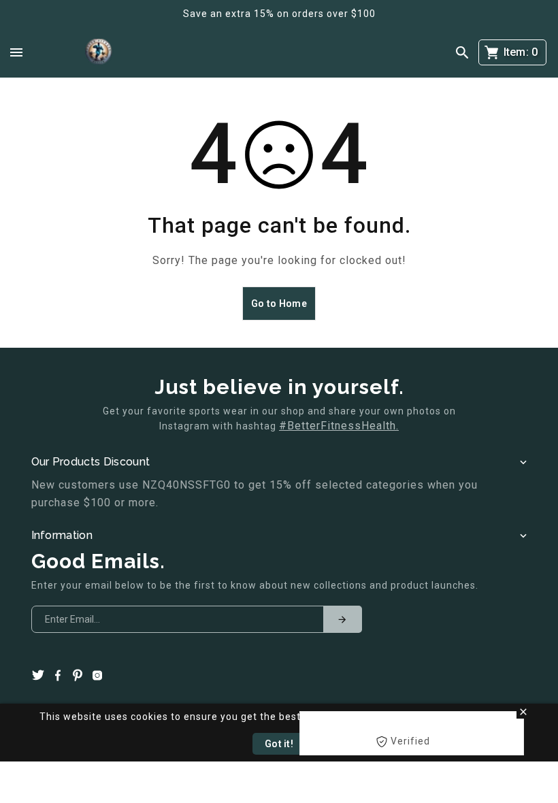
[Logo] (98, 52)
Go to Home (279, 303)
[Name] (342, 619)
